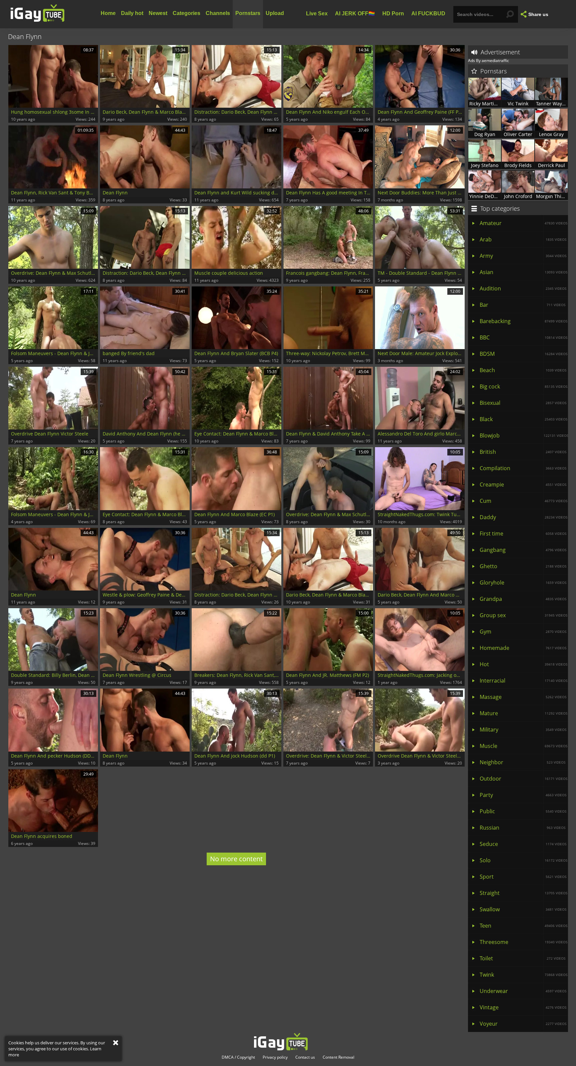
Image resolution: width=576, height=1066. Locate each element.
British (523, 451)
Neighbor (522, 762)
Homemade (523, 648)
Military (523, 729)
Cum (523, 500)
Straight (523, 893)
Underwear (523, 991)
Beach (523, 370)
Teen (523, 925)
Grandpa (523, 599)
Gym (523, 631)
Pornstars (247, 13)
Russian (522, 827)
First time (523, 533)
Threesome (523, 942)
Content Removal (338, 1057)
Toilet (522, 958)
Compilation (523, 468)
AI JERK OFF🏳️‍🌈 (355, 13)
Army (523, 255)
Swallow (523, 909)
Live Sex (317, 13)
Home (108, 13)
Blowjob (524, 435)
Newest (158, 13)
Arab (523, 239)
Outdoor (523, 778)
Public (523, 811)
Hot (523, 664)
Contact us (305, 1057)
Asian (523, 272)
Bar (522, 304)
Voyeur (523, 1023)
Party (523, 795)
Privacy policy (275, 1057)
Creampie (523, 484)
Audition (523, 288)
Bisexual (523, 402)
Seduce (523, 844)
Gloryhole (523, 582)
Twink (523, 974)
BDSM (523, 353)
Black (523, 419)
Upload (275, 13)
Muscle (523, 746)
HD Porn (393, 13)
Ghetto (523, 566)
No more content (236, 858)
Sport (523, 876)
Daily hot (132, 13)
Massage (523, 697)
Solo (523, 860)
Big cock (523, 386)
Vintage (523, 1007)
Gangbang (523, 550)
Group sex (523, 615)
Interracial (523, 680)
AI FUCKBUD (428, 13)
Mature (523, 713)
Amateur (523, 223)
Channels (218, 13)
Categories (186, 13)
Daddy (523, 517)
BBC (523, 337)
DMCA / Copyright (238, 1057)
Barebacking (523, 321)
